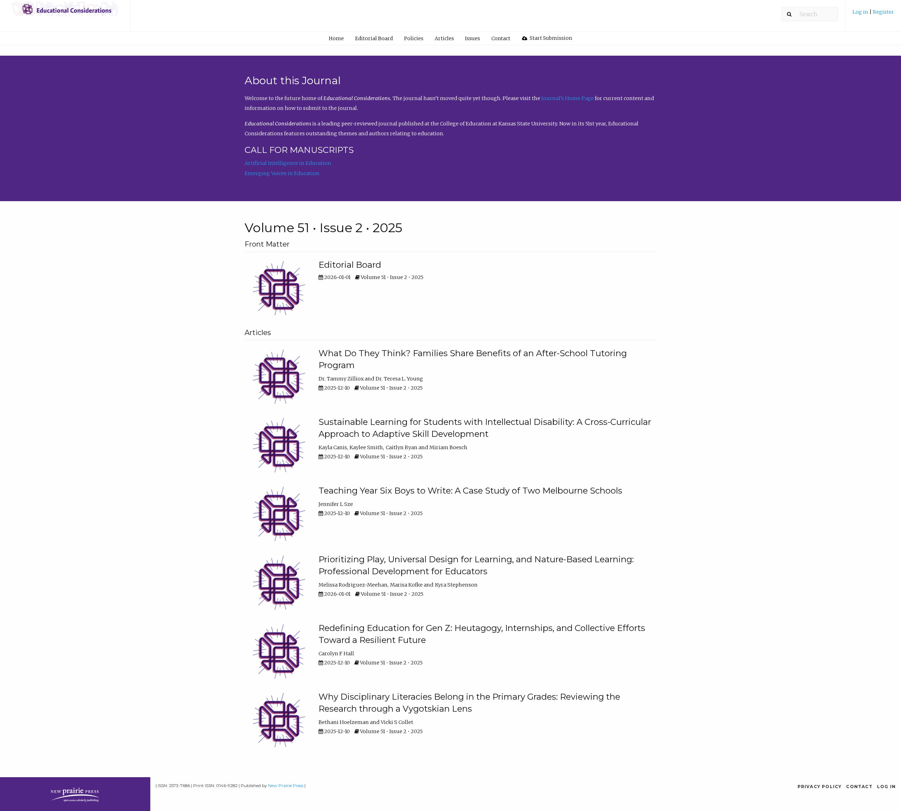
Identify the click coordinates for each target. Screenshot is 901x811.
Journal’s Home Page (567, 98)
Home (336, 38)
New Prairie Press (285, 785)
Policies (413, 38)
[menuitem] (873, 14)
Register (883, 12)
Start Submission (550, 38)
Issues (472, 38)
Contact (500, 38)
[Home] (65, 12)
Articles (444, 38)
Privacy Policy (820, 786)
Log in (860, 12)
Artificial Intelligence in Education (288, 163)
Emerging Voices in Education (282, 173)
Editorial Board (374, 38)
